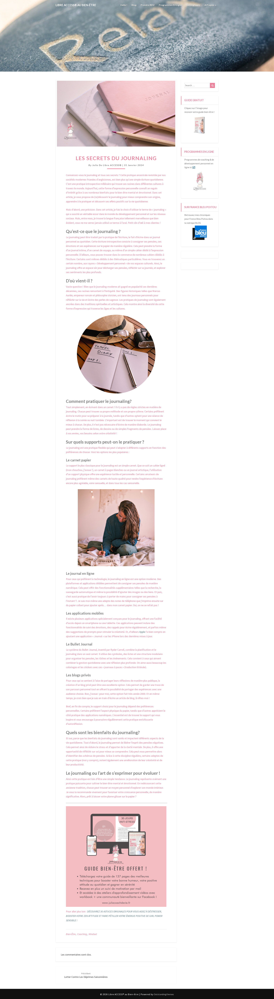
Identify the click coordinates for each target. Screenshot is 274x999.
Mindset (93, 934)
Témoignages (193, 5)
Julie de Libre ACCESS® (107, 165)
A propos (210, 5)
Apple (142, 631)
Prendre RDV (148, 5)
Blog (134, 5)
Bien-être (71, 934)
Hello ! (123, 5)
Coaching (82, 934)
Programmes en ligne (170, 5)
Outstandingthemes (164, 994)
